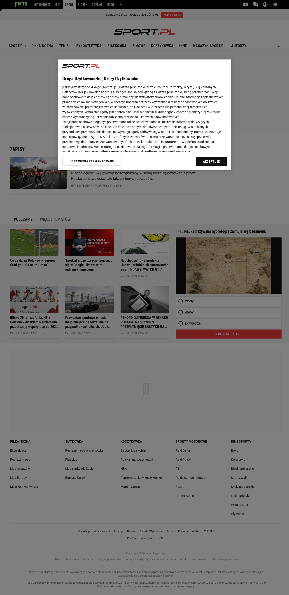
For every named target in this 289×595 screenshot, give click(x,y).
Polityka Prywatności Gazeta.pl (120, 152)
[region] (144, 114)
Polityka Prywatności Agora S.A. (168, 152)
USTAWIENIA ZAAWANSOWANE (92, 161)
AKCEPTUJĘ (211, 161)
